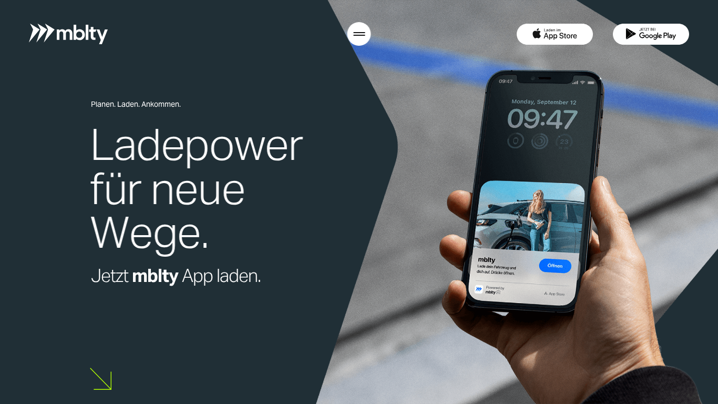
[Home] (68, 34)
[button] (359, 34)
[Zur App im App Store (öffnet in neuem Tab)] (555, 34)
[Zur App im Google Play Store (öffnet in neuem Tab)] (651, 34)
